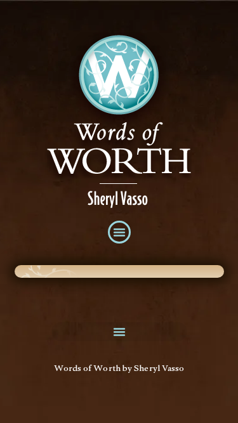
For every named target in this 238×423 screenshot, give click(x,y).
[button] (119, 232)
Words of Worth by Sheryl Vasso (119, 370)
